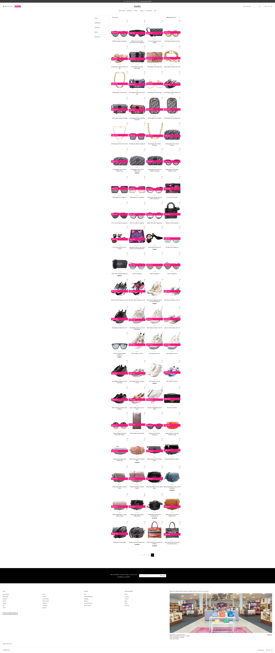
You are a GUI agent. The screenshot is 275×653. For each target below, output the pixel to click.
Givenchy (45, 605)
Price (96, 32)
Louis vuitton (46, 598)
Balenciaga (5, 596)
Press (126, 603)
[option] (137, 1)
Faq (85, 594)
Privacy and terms (7, 643)
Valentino (45, 603)
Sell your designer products (10, 613)
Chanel (4, 603)
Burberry (5, 598)
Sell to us (18, 6)
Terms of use (269, 650)
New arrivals (6, 594)
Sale (155, 10)
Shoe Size (97, 36)
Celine (4, 601)
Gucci (44, 594)
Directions (269, 634)
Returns (86, 601)
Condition (97, 22)
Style (96, 18)
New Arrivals (122, 10)
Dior (4, 605)
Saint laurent (46, 601)
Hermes (44, 596)
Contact (126, 598)
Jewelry (141, 10)
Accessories (149, 10)
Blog (126, 601)
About (126, 594)
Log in (266, 6)
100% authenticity (88, 596)
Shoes (135, 10)
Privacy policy (87, 605)
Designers (129, 10)
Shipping (86, 598)
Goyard (44, 607)
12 (148, 555)
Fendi (4, 607)
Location (97, 27)
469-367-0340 (8, 6)
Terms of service (88, 603)
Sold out (127, 605)
